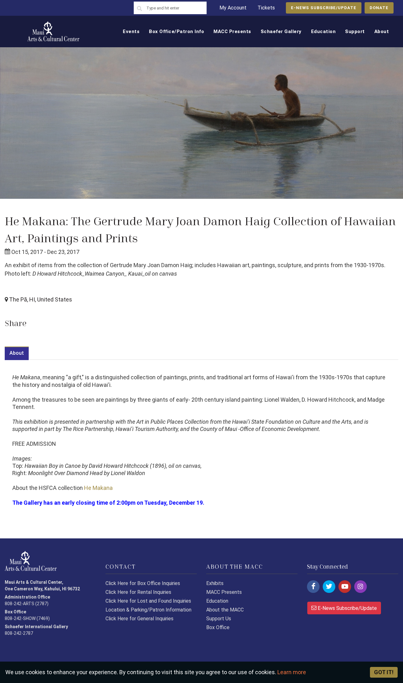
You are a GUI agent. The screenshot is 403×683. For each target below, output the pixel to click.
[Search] (139, 8)
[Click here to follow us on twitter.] (329, 586)
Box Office (218, 627)
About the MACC (225, 610)
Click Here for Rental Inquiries (138, 592)
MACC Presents (224, 592)
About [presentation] (16, 353)
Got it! (384, 672)
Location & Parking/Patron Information (148, 610)
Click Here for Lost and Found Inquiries (148, 601)
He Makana (99, 488)
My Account (233, 8)
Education (217, 601)
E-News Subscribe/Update (346, 608)
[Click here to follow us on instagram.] (360, 586)
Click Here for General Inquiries (139, 619)
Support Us (218, 619)
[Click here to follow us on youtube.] (344, 586)
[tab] (17, 353)
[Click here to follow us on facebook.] (313, 586)
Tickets (266, 8)
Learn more (291, 672)
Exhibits (215, 583)
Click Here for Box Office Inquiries (142, 583)
